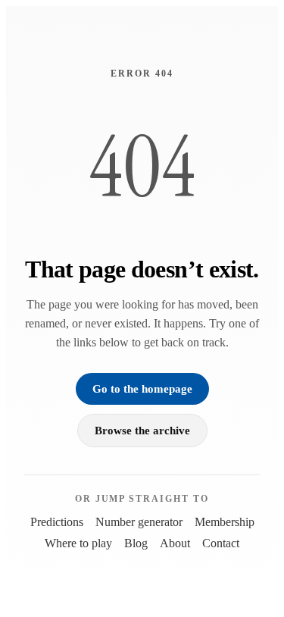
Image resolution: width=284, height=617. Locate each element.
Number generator (139, 521)
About (175, 543)
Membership (224, 521)
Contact (220, 543)
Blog (136, 543)
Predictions (56, 521)
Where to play (78, 543)
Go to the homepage (142, 388)
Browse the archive (142, 430)
